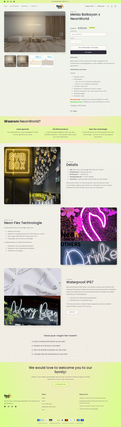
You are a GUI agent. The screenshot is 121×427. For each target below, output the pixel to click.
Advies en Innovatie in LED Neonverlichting (93, 398)
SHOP (43, 401)
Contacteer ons (60, 384)
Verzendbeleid (79, 423)
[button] (14, 6)
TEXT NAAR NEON (47, 404)
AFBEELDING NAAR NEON (49, 407)
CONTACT (72, 312)
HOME (43, 398)
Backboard (73, 31)
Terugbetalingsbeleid (54, 423)
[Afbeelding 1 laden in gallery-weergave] (10, 61)
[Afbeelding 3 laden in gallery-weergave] (35, 61)
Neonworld (44, 423)
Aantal (72, 38)
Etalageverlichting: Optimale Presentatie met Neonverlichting (94, 402)
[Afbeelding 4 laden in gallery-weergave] (47, 61)
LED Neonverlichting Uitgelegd (89, 409)
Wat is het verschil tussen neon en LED (91, 406)
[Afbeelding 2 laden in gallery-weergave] (23, 61)
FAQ (43, 410)
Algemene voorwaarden (68, 423)
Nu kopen (88, 52)
